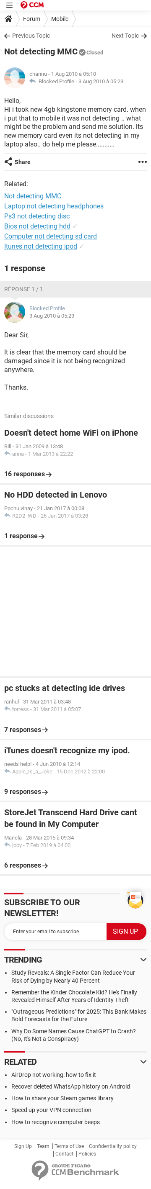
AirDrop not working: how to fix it (53, 1074)
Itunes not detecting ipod (40, 246)
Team (43, 1146)
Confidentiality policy (113, 1146)
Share (23, 162)
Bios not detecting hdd (37, 226)
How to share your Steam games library (62, 1098)
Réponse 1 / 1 (23, 289)
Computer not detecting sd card (50, 236)
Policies (87, 1154)
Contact (64, 1154)
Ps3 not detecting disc (37, 216)
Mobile (59, 18)
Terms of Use (69, 1146)
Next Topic (125, 35)
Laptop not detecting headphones (54, 206)
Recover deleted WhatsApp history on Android (70, 1086)
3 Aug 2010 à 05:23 (100, 81)
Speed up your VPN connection (51, 1110)
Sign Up (23, 1146)
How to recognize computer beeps (55, 1122)
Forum (31, 18)
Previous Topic (31, 35)
